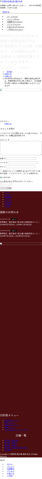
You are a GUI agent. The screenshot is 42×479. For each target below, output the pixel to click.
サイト (2, 167)
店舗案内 (8, 197)
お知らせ (8, 124)
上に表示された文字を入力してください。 (17, 181)
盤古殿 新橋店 (10, 443)
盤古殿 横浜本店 (11, 441)
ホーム (7, 192)
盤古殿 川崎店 (10, 445)
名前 (3, 158)
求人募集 (8, 204)
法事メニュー (9, 427)
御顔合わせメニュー (12, 425)
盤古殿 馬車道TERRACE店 (15, 448)
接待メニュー (9, 423)
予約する (5, 12)
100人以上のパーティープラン (16, 430)
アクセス (8, 199)
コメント (4, 140)
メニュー (8, 195)
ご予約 (7, 206)
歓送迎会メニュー (11, 420)
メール (4, 163)
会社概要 (8, 450)
